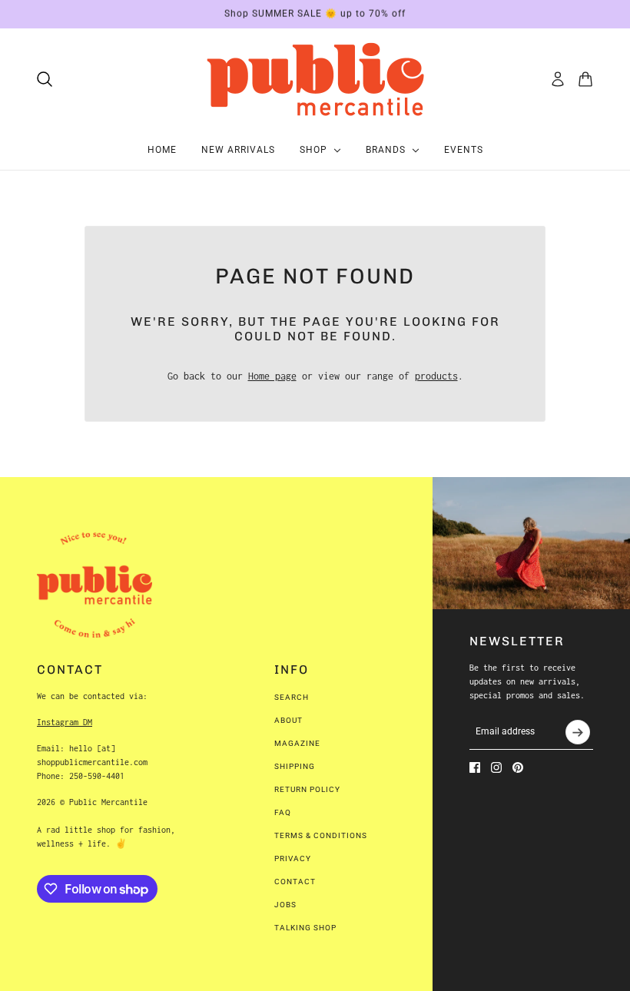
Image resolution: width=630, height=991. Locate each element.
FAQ (282, 812)
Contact (295, 881)
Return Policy (307, 789)
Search (291, 697)
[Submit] (577, 732)
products (436, 376)
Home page (272, 376)
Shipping (294, 766)
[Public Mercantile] (315, 79)
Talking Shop (305, 927)
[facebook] (474, 767)
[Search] (44, 79)
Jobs (285, 904)
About (288, 720)
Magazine (297, 743)
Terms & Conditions (320, 835)
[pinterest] (517, 767)
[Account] (557, 79)
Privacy (292, 858)
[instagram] (496, 767)
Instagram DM (64, 722)
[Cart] (585, 79)
